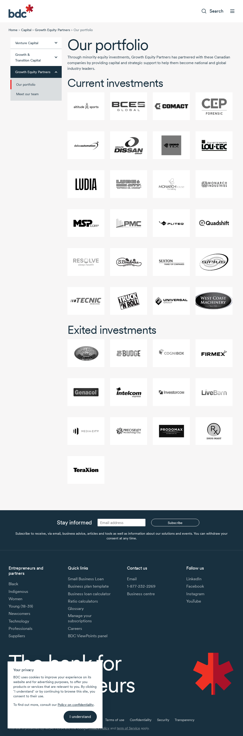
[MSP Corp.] (85, 223)
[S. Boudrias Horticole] (128, 262)
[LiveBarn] (214, 392)
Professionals (21, 628)
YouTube (193, 601)
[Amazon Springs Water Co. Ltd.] (85, 353)
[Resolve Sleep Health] (85, 262)
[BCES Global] (128, 106)
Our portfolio (25, 84)
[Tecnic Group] (85, 301)
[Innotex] (171, 145)
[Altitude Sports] (85, 106)
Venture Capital (26, 43)
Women (15, 598)
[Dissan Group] (128, 145)
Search (217, 11)
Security (163, 720)
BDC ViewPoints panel (87, 635)
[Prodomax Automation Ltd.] (171, 431)
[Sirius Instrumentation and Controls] (214, 262)
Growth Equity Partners (52, 30)
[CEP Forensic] (214, 106)
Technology (19, 621)
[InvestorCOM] (171, 392)
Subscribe (175, 523)
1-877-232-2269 (141, 586)
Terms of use (114, 720)
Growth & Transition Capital (28, 57)
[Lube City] (128, 184)
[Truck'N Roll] (128, 301)
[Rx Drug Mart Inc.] (214, 431)
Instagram (195, 593)
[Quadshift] (214, 223)
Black (13, 583)
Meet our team (27, 94)
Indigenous (18, 591)
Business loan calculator (89, 593)
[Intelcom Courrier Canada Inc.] (128, 392)
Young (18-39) (21, 606)
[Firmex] (214, 353)
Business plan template (88, 586)
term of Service (128, 728)
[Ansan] (171, 301)
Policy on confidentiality (76, 705)
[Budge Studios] (128, 353)
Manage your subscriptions (80, 618)
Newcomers (19, 613)
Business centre (141, 593)
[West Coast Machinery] (214, 301)
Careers (75, 628)
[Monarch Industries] (214, 184)
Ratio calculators (83, 601)
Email (132, 578)
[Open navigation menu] (232, 11)
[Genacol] (85, 392)
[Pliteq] (171, 223)
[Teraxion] (85, 470)
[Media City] (85, 431)
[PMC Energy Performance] (128, 223)
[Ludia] (85, 184)
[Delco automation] (85, 145)
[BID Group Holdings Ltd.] (171, 106)
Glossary (76, 608)
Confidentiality (140, 720)
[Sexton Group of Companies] (171, 262)
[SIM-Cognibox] (171, 353)
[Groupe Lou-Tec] (214, 145)
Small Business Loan (86, 578)
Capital (26, 30)
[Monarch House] (171, 184)
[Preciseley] (128, 431)
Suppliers (17, 635)
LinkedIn (193, 578)
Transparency (184, 720)
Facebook (195, 586)
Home (13, 30)
